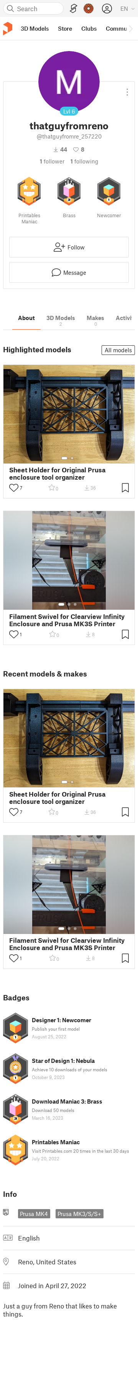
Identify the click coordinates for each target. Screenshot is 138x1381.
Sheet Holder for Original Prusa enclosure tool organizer (57, 473)
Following (85, 161)
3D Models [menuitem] (35, 28)
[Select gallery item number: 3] (75, 604)
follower (52, 161)
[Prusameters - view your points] (89, 8)
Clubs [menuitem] (89, 28)
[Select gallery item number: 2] (72, 458)
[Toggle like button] (13, 487)
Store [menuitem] (65, 28)
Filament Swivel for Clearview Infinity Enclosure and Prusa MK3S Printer (67, 620)
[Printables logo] (7, 28)
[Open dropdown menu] (127, 89)
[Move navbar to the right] (130, 28)
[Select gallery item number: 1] (64, 458)
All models (118, 349)
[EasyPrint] (73, 8)
